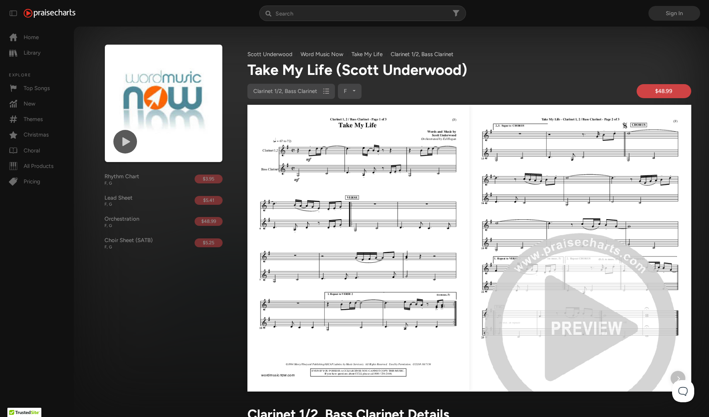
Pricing (32, 181)
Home (31, 37)
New (29, 103)
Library (32, 52)
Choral (32, 150)
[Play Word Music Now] (125, 142)
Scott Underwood (269, 54)
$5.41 (208, 200)
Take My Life (367, 54)
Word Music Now (322, 54)
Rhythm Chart (122, 179)
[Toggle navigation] (13, 13)
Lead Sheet (119, 200)
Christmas (36, 134)
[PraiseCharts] (49, 13)
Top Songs (37, 88)
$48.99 (208, 221)
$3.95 (208, 179)
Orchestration (122, 222)
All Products (39, 166)
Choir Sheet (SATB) (129, 243)
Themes (33, 119)
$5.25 (208, 242)
